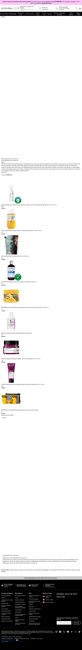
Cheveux (32, 14)
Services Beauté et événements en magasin (20, 607)
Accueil (3, 16)
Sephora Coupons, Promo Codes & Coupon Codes (27, 570)
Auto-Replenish (18, 609)
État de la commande (19, 600)
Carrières (3, 597)
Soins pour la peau (21, 13)
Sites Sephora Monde (6, 611)
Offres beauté (18, 612)
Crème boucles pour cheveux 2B (28, 563)
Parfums (27, 14)
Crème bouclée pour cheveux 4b (61, 559)
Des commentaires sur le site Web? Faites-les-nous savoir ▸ (41, 578)
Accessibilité (31, 621)
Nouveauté (3, 14)
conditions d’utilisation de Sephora (21, 638)
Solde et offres (78, 13)
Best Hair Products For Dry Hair (63, 570)
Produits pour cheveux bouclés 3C (63, 561)
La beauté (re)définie (5, 618)
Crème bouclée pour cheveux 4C (44, 559)
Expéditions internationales (35, 609)
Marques (49, 14)
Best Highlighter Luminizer (47, 570)
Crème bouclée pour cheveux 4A (24, 561)
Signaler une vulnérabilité (6, 621)
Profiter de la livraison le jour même (20, 623)
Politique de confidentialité (7, 638)
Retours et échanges (33, 599)
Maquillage (13, 14)
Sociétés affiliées (5, 603)
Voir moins (4, 172)
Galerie (16, 597)
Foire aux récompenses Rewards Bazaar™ (20, 614)
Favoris (16, 617)
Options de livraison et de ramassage (34, 601)
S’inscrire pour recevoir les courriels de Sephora (67, 618)
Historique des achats (20, 602)
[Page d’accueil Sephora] (7, 8)
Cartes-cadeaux (71, 13)
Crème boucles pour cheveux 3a (27, 559)
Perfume (11, 570)
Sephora (73, 570)
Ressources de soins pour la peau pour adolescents (34, 623)
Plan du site (39, 638)
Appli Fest (8, 14)
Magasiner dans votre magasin (20, 620)
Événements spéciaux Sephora (6, 606)
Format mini (44, 13)
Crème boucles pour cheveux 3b (11, 559)
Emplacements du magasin (35, 616)
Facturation (31, 606)
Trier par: (6, 175)
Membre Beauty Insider (20, 595)
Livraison (31, 604)
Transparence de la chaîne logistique (7, 600)
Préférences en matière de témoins (8, 640)
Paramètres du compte (20, 604)
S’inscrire (76, 623)
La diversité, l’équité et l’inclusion (6, 614)
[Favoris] (76, 8)
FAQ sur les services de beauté (34, 614)
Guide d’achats (32, 611)
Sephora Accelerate (5, 616)
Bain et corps (38, 13)
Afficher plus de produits (7, 415)
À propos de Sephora (6, 595)
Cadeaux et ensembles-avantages (59, 13)
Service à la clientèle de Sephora (34, 596)
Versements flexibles (33, 618)
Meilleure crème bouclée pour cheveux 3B (44, 561)
